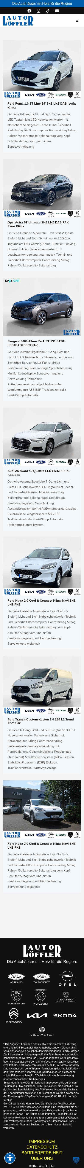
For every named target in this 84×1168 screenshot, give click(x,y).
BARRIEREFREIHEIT (42, 1152)
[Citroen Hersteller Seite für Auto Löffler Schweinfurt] (13, 1015)
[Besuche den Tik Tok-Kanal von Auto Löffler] (47, 10)
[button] (77, 20)
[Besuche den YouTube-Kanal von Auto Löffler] (57, 10)
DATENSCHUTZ (42, 1147)
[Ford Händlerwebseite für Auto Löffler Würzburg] (16, 978)
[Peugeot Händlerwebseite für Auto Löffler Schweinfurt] (16, 997)
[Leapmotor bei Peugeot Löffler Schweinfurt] (42, 1030)
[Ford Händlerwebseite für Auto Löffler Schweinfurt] (41, 978)
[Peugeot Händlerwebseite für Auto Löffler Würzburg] (40, 996)
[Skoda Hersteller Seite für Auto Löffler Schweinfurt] (65, 1016)
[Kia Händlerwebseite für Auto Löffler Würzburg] (37, 1015)
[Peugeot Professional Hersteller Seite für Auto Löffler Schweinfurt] (66, 997)
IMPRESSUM (42, 1141)
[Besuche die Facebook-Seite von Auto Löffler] (29, 10)
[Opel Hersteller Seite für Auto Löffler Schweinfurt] (67, 978)
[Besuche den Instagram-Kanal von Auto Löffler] (38, 10)
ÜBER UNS (42, 1158)
